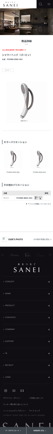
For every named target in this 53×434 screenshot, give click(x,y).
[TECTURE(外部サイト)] (22, 390)
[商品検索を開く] (41, 4)
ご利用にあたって (36, 398)
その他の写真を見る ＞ (42, 239)
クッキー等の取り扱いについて (15, 404)
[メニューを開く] (49, 4)
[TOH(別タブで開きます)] (26, 255)
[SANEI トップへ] (26, 267)
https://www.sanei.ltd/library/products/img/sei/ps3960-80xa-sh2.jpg (39, 159)
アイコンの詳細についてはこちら (39, 204)
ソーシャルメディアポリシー (14, 410)
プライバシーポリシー (12, 398)
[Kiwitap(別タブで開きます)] (38, 255)
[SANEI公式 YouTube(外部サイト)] (13, 390)
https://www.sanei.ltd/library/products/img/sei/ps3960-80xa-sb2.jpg (13, 159)
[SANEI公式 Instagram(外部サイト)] (5, 390)
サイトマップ (34, 410)
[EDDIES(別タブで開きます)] (13, 255)
